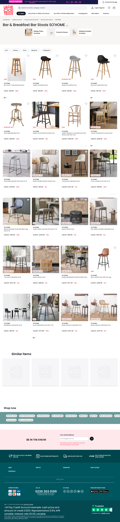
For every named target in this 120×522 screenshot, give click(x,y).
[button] (114, 8)
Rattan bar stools (71, 416)
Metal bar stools (11, 416)
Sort (6, 50)
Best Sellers (95, 13)
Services (38, 467)
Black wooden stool (106, 416)
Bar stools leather (57, 416)
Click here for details (28, 504)
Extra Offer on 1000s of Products (38, 13)
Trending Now (82, 13)
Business (106, 13)
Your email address (67, 435)
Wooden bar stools (43, 416)
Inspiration (66, 467)
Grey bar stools (11, 420)
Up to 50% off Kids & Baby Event (64, 13)
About (10, 467)
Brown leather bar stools (27, 416)
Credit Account (94, 467)
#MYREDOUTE (12, 471)
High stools (93, 416)
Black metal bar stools (26, 420)
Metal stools (83, 416)
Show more (60, 479)
